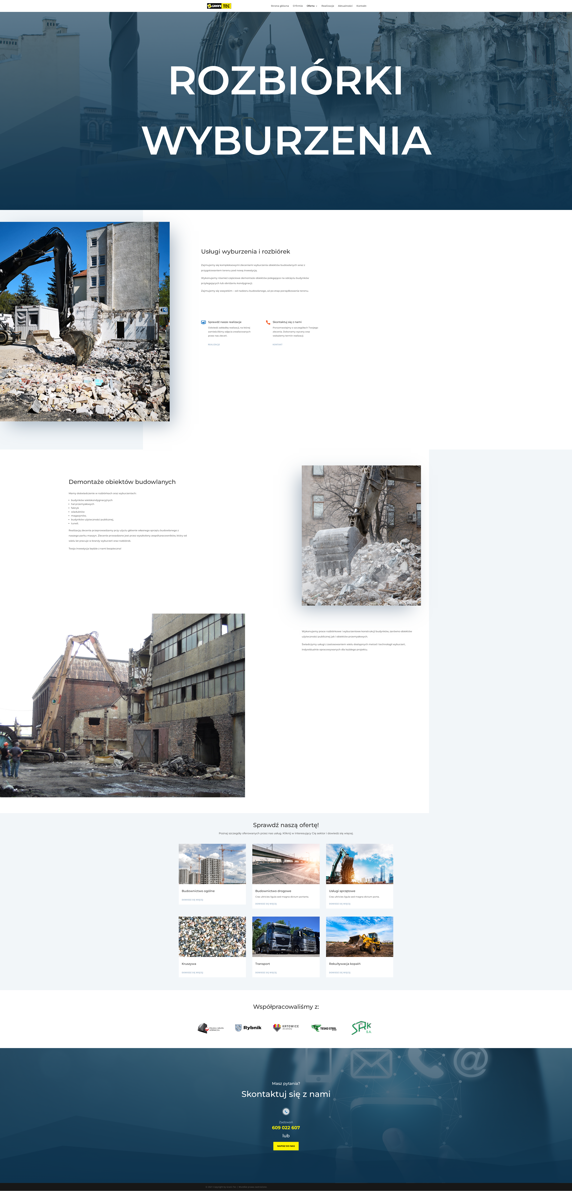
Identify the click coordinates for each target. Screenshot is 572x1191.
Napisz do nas (286, 1146)
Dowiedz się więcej (192, 899)
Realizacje (327, 6)
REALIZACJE (214, 344)
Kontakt (361, 6)
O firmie (298, 6)
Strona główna (280, 6)
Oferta (311, 6)
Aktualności (345, 6)
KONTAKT (277, 344)
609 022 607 (286, 1127)
